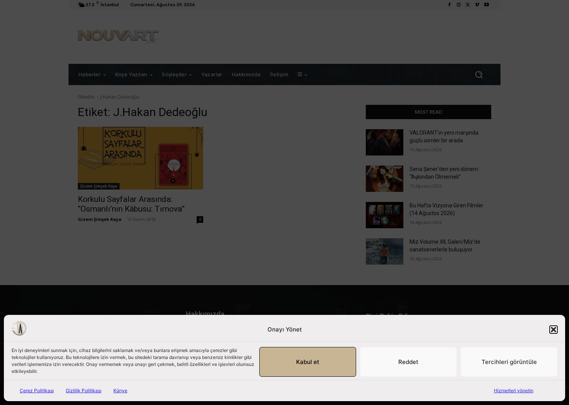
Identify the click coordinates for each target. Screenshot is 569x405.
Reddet (408, 362)
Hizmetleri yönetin (513, 390)
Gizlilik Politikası (83, 390)
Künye (120, 390)
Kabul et (307, 362)
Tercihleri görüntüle (509, 362)
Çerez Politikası (37, 390)
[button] (553, 329)
